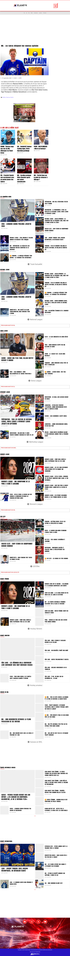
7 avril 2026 (48, 560)
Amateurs (36, 12)
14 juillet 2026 (13, 680)
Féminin (44, 12)
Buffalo (4, 97)
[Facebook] (25, 922)
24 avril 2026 (13, 561)
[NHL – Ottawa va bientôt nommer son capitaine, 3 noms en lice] (39, 875)
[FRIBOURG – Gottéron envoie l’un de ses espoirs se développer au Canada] (39, 523)
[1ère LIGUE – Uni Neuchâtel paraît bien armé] (39, 651)
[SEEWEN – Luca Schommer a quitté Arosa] (39, 417)
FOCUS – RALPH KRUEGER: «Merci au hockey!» (40, 147)
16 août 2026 (48, 375)
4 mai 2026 (48, 553)
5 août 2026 (48, 812)
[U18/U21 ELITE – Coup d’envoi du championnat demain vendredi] (39, 230)
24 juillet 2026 (48, 525)
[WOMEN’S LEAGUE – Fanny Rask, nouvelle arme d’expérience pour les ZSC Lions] (39, 461)
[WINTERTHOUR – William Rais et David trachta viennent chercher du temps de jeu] (4, 435)
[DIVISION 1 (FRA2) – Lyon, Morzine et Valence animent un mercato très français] (4, 239)
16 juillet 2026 (48, 652)
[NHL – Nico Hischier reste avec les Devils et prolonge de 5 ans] (4, 735)
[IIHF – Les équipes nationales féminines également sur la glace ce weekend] (39, 603)
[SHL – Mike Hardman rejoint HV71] (39, 884)
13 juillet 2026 (48, 680)
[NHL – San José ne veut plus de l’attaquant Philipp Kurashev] (39, 735)
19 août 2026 (48, 463)
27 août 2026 (5, 228)
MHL (32, 12)
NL (24, 12)
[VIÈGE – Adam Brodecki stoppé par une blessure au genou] (39, 346)
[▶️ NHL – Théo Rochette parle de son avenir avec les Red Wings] (39, 717)
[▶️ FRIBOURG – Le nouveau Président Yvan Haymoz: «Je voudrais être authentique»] (4, 257)
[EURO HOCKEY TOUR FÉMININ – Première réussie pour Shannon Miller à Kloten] (39, 792)
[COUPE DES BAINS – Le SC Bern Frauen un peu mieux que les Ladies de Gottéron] (39, 594)
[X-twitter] (38, 922)
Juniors (40, 12)
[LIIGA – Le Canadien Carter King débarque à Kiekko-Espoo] (4, 884)
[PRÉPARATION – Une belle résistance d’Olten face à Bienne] (39, 203)
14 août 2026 (48, 623)
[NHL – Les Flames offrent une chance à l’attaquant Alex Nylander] (39, 866)
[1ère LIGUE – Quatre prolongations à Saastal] (39, 660)
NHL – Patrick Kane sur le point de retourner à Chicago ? (41, 177)
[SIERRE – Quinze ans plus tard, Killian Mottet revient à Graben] (17, 344)
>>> (35, 816)
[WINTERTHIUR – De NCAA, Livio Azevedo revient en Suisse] (39, 399)
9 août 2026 (5, 667)
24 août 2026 (48, 587)
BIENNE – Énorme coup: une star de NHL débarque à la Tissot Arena (7, 149)
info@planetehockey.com (17, 937)
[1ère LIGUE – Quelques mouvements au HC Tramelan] (39, 669)
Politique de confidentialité (17, 940)
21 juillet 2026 (48, 437)
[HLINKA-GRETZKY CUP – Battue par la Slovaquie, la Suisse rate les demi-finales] (39, 810)
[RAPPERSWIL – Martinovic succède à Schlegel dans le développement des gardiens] (39, 550)
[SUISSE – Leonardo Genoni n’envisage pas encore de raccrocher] (4, 810)
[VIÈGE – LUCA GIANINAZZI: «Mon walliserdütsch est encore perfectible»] (4, 373)
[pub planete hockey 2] (24, 112)
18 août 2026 (13, 375)
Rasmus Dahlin (10, 97)
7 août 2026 (48, 410)
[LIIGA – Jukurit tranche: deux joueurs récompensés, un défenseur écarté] (39, 239)
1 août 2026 (48, 710)
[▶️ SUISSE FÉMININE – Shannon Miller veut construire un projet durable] (39, 801)
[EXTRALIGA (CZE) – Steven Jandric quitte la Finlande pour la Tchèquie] (39, 848)
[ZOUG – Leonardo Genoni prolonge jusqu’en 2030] (17, 210)
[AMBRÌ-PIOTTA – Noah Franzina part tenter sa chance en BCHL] (4, 559)
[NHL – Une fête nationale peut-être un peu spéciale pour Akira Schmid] (39, 726)
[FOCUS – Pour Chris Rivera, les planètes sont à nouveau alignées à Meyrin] (4, 678)
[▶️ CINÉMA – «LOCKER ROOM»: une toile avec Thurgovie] (39, 373)
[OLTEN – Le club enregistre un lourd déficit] (39, 337)
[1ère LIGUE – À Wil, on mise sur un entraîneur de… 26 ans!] (39, 678)
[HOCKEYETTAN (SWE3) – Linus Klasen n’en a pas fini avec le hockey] (39, 857)
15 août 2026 (13, 812)
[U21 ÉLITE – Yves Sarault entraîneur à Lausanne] (39, 541)
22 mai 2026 (48, 534)
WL (29, 12)
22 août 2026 (48, 348)
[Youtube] (45, 922)
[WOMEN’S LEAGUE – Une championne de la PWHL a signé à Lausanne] (17, 468)
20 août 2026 (48, 794)
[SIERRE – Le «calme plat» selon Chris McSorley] (39, 355)
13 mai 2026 (48, 543)
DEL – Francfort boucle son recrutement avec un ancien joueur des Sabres (7, 178)
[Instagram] (32, 922)
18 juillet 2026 (48, 644)
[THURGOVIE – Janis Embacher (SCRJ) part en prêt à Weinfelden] (39, 364)
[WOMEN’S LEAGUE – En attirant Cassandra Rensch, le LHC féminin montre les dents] (39, 497)
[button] (55, 5)
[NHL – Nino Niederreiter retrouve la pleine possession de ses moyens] (17, 706)
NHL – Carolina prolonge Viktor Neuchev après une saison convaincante (24, 178)
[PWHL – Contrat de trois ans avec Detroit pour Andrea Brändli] (39, 621)
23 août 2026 (48, 596)
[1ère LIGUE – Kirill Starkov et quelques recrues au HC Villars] (39, 642)
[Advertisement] (35, 32)
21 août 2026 (48, 357)
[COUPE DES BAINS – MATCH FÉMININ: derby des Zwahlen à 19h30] (39, 612)
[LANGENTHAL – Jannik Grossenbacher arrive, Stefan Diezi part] (39, 426)
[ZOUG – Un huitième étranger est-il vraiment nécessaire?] (39, 312)
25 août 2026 (13, 315)
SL (26, 12)
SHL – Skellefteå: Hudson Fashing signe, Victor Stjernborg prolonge (24, 148)
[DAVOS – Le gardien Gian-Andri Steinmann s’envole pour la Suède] (39, 532)
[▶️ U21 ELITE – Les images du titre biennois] (39, 559)
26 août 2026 (48, 251)
